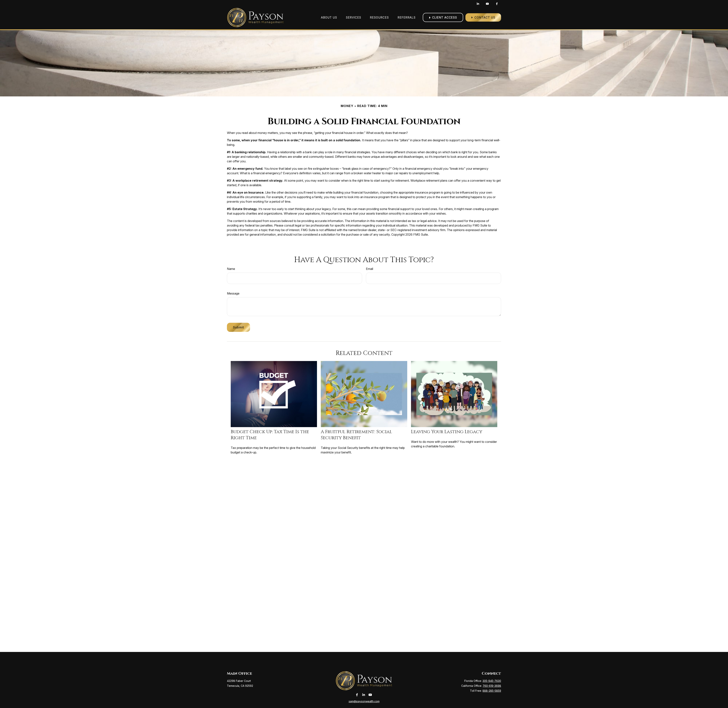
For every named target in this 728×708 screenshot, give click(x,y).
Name (231, 269)
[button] (329, 17)
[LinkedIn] (478, 4)
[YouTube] (487, 4)
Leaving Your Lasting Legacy (446, 432)
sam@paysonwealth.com (364, 701)
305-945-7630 (491, 680)
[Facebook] (497, 4)
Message (233, 293)
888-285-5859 (491, 690)
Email (369, 269)
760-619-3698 (492, 685)
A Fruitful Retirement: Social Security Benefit (356, 435)
